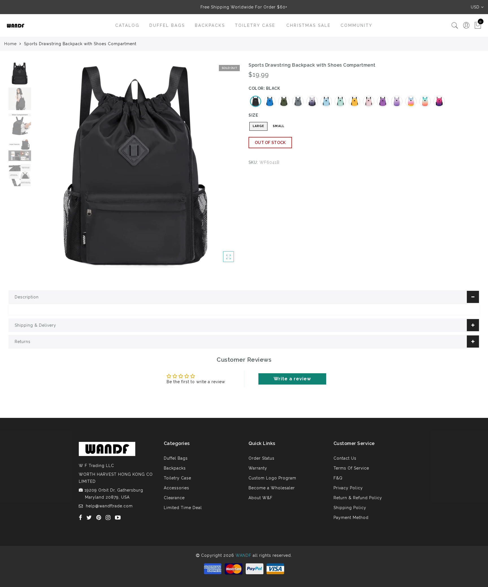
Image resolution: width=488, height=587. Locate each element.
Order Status (261, 458)
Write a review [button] (292, 378)
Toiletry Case (255, 25)
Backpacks (210, 25)
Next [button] (222, 168)
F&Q (338, 478)
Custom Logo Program (272, 478)
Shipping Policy (350, 507)
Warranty (258, 468)
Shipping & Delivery (35, 325)
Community (356, 25)
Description (27, 297)
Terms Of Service (351, 468)
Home (10, 44)
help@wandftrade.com (109, 506)
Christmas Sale (308, 25)
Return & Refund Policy (358, 498)
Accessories (176, 488)
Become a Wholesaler (272, 488)
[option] (136, 165)
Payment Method (351, 517)
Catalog (127, 25)
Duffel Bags (167, 25)
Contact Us (345, 458)
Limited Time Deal (183, 507)
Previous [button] (44, 168)
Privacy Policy (348, 488)
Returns (22, 341)
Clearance (174, 498)
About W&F (261, 498)
